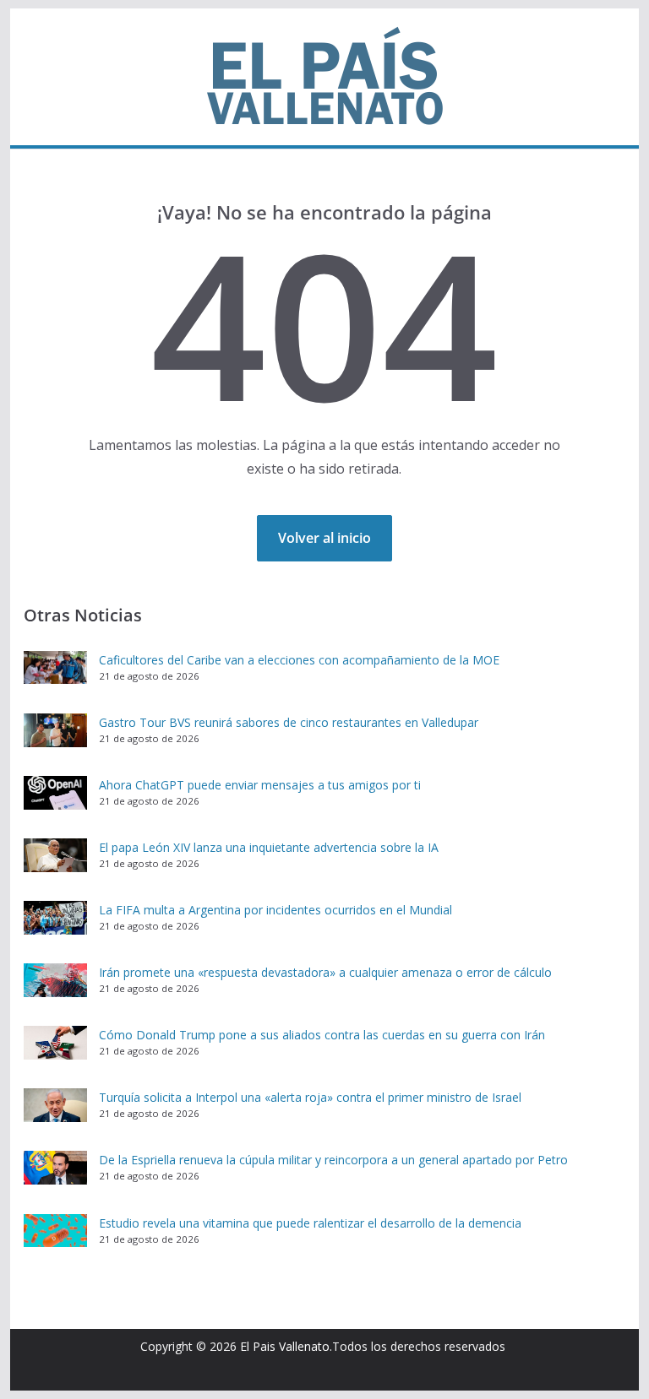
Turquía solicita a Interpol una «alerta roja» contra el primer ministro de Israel (310, 1097)
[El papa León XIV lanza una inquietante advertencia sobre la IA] (55, 855)
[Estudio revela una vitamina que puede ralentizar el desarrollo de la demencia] (55, 1231)
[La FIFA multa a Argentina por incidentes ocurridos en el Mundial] (55, 918)
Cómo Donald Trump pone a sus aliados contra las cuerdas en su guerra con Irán (322, 1035)
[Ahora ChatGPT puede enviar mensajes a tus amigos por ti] (55, 793)
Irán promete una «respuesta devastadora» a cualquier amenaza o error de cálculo (325, 972)
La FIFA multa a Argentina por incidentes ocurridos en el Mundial (275, 910)
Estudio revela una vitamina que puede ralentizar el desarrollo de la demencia (310, 1223)
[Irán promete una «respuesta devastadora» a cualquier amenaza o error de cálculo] (55, 980)
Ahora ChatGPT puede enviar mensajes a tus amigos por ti (260, 785)
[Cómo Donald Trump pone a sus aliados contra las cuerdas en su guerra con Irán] (55, 1043)
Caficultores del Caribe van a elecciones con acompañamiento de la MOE (299, 660)
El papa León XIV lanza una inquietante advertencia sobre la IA (269, 847)
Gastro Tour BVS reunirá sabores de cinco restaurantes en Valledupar (288, 722)
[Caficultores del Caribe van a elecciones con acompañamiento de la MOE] (55, 668)
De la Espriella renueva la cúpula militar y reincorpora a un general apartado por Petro (333, 1160)
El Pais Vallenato (285, 1346)
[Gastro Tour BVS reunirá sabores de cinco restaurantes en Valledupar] (55, 730)
